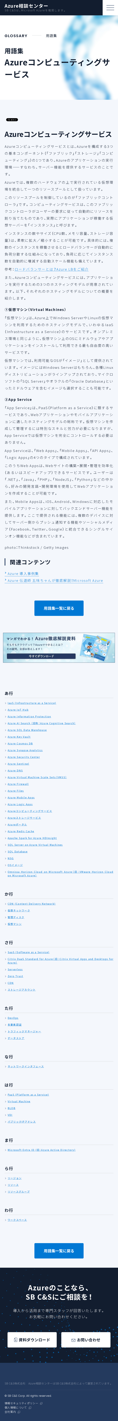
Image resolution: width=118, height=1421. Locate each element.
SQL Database (18, 851)
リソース (13, 1185)
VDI (10, 1115)
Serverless (15, 969)
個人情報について (16, 1407)
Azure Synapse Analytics (25, 750)
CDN (11, 983)
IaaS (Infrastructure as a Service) (32, 703)
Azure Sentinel (18, 764)
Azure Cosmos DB (20, 743)
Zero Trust (15, 976)
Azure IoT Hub (18, 709)
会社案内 (10, 1412)
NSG (11, 858)
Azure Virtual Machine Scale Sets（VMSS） (37, 777)
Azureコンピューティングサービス (30, 811)
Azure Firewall (18, 784)
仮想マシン (15, 924)
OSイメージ (15, 865)
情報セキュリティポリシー (21, 1403)
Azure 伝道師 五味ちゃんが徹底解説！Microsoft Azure (55, 580)
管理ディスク (16, 917)
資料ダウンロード (34, 1340)
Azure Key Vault (19, 737)
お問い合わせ (88, 1340)
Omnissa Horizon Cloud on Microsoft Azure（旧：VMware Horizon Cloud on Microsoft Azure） (60, 873)
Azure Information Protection (29, 716)
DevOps (13, 1018)
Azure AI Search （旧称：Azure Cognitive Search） (42, 723)
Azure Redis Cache (21, 831)
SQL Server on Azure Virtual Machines (35, 845)
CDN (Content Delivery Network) (32, 903)
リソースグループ (19, 1191)
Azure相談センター (27, 6)
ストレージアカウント (22, 989)
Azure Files (16, 791)
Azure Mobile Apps (21, 797)
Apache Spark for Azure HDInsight (32, 838)
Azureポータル (17, 824)
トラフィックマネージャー (24, 1031)
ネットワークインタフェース (26, 1066)
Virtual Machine (19, 1101)
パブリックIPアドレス (22, 1121)
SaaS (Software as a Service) (29, 952)
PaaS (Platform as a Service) (28, 1094)
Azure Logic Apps (20, 804)
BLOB (12, 1108)
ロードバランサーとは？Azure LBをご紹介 (52, 269)
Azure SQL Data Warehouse (27, 730)
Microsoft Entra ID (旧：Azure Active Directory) (42, 1150)
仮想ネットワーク (19, 910)
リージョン (15, 1178)
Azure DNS (15, 770)
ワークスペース (17, 1220)
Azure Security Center (24, 757)
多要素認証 (15, 1024)
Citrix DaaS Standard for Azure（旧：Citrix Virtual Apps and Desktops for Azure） (60, 960)
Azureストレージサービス (24, 818)
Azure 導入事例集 (23, 573)
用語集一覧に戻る (59, 608)
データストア (16, 1038)
